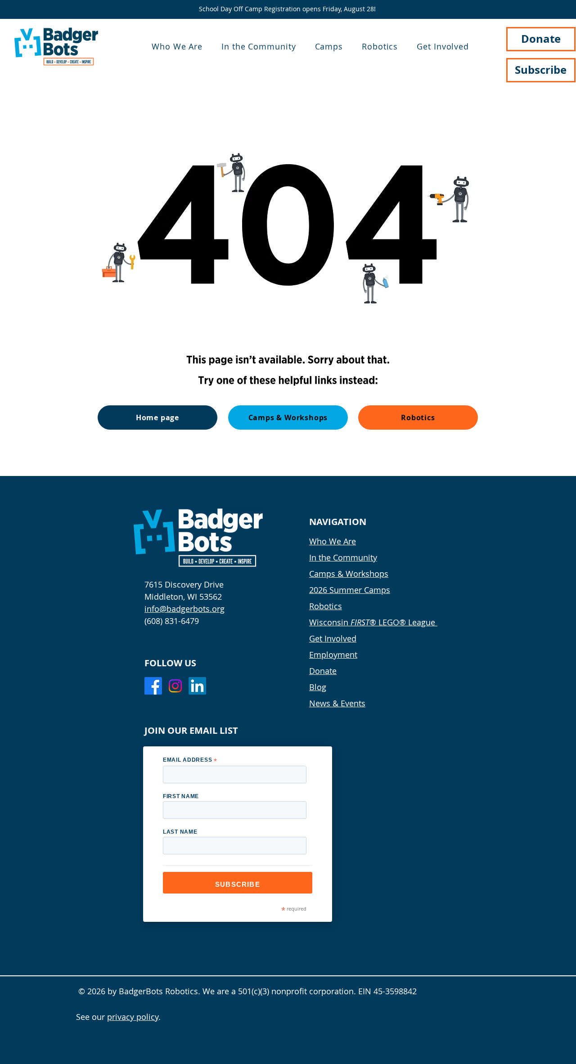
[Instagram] (175, 686)
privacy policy (132, 1016)
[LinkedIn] (197, 686)
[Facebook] (153, 686)
